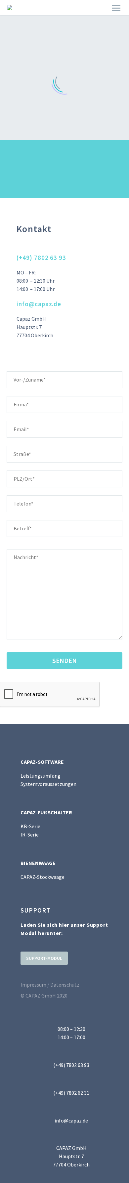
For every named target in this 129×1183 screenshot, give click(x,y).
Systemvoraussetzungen (48, 784)
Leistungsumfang (41, 775)
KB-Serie (30, 826)
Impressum (33, 984)
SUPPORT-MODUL (44, 958)
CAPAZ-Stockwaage (42, 877)
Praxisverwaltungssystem (76, 17)
